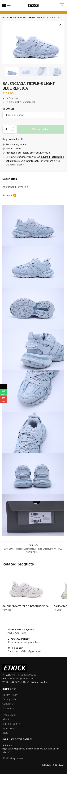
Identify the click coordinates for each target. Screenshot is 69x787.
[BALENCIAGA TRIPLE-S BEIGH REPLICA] (25, 586)
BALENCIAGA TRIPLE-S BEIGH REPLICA (25, 606)
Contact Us (8, 703)
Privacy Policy (10, 699)
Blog (5, 732)
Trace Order (9, 714)
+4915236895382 (26, 674)
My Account (8, 728)
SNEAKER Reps (33, 552)
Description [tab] (9, 178)
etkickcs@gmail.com (22, 678)
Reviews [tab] (8, 195)
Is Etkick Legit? (11, 723)
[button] (59, 25)
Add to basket (40, 129)
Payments (8, 708)
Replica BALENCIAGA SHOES (42, 17)
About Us (7, 719)
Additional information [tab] (15, 186)
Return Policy (9, 694)
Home (5, 17)
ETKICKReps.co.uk (12, 758)
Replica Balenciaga (18, 17)
